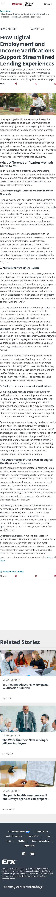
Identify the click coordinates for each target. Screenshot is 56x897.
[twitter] (36, 83)
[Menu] (5, 4)
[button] (48, 4)
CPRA (8, 841)
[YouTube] (32, 853)
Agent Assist (30, 845)
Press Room (5, 11)
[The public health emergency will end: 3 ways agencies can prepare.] (28, 774)
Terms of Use (34, 836)
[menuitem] (48, 4)
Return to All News (13, 571)
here (48, 557)
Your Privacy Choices (16, 831)
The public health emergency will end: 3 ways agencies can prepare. (25, 797)
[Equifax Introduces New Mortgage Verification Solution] (28, 663)
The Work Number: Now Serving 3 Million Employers (25, 741)
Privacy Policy (42, 831)
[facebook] (16, 83)
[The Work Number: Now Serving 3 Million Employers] (28, 719)
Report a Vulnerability (41, 841)
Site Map (21, 841)
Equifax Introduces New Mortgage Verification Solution (25, 686)
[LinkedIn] (23, 853)
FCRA (48, 836)
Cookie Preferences (14, 836)
